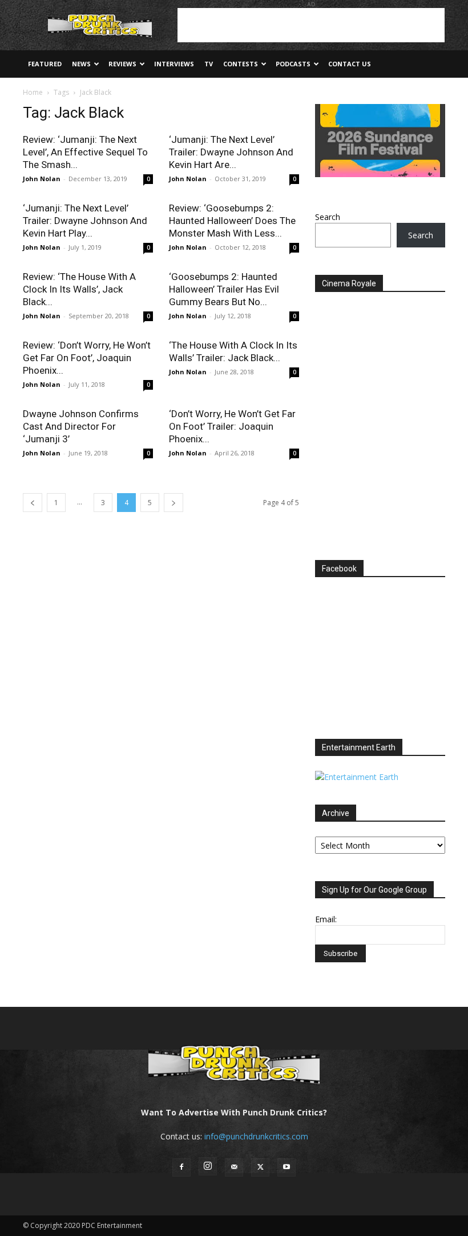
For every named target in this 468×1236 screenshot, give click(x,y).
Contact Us (349, 63)
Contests (240, 63)
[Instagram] (208, 1166)
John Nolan (41, 178)
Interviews (174, 63)
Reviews (122, 63)
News (81, 63)
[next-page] (173, 502)
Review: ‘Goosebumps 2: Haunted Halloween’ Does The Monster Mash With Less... (232, 220)
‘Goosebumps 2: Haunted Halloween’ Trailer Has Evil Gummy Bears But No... (224, 289)
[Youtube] (286, 1167)
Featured (45, 63)
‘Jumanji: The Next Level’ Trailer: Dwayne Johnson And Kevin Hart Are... (231, 152)
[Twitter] (260, 1167)
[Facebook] (181, 1167)
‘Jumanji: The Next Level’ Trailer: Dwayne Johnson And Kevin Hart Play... (85, 220)
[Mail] (234, 1167)
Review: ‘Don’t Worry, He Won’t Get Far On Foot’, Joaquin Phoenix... (87, 357)
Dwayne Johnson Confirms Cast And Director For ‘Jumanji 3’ (81, 426)
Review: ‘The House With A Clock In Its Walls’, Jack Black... (79, 289)
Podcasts (293, 63)
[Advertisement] (311, 25)
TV (208, 63)
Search (327, 216)
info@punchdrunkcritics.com (256, 1136)
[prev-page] (32, 502)
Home (33, 92)
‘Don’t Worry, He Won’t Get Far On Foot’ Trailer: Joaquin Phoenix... (232, 426)
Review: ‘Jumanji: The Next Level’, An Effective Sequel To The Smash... (85, 152)
